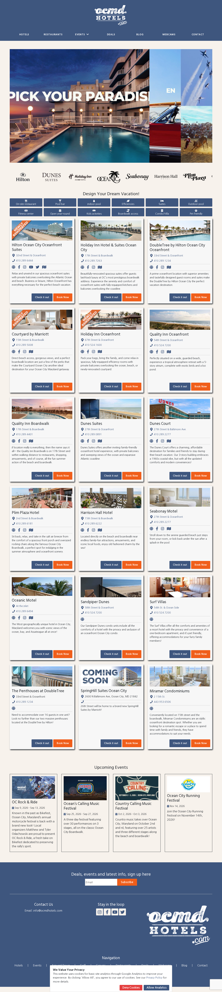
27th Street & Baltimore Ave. (170, 429)
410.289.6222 (93, 523)
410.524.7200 (162, 345)
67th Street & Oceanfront (99, 340)
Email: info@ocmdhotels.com (43, 910)
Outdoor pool (196, 204)
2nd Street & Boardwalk (29, 518)
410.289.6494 (24, 611)
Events (80, 35)
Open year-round (60, 214)
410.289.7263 (93, 261)
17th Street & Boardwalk (99, 255)
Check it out (42, 297)
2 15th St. (159, 696)
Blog (139, 35)
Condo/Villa (162, 214)
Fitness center (26, 214)
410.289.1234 (162, 261)
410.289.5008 (24, 345)
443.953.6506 (162, 702)
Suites (162, 204)
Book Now (63, 297)
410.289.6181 (24, 523)
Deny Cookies (131, 987)
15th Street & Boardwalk (30, 340)
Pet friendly (196, 214)
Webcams (169, 35)
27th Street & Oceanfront (99, 429)
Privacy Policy (154, 977)
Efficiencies (128, 204)
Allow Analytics (156, 987)
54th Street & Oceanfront (168, 340)
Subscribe (127, 882)
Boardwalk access (128, 214)
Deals (111, 35)
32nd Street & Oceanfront (31, 255)
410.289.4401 (24, 434)
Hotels (24, 35)
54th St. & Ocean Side (166, 607)
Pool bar (60, 204)
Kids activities (94, 214)
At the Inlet (22, 606)
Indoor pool (94, 204)
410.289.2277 (162, 434)
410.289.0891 (93, 434)
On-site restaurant (26, 204)
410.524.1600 (93, 345)
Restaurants (53, 35)
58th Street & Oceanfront (99, 607)
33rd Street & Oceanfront (168, 255)
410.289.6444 (24, 260)
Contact (198, 35)
